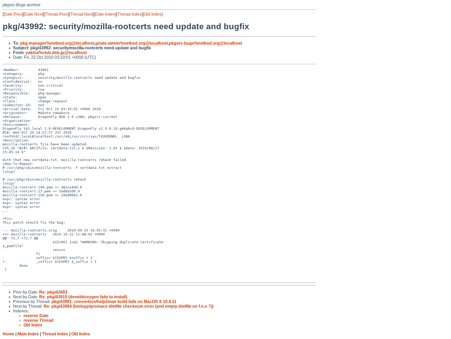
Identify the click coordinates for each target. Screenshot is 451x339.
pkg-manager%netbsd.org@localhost (57, 43)
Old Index (153, 14)
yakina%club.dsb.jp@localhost (56, 52)
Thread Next (81, 14)
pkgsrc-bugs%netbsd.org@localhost (205, 43)
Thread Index (129, 14)
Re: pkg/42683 (53, 292)
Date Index (105, 14)
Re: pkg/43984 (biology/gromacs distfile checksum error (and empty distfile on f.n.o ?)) (128, 306)
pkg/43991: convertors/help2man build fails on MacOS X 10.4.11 (113, 301)
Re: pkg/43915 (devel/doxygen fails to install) (83, 297)
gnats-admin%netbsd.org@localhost (131, 43)
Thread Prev (56, 14)
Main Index (28, 334)
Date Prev (13, 14)
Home (8, 334)
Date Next (33, 14)
